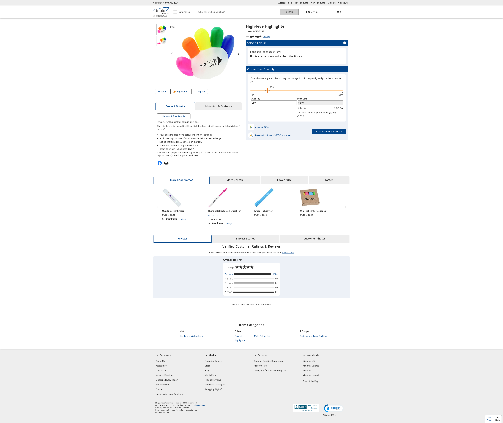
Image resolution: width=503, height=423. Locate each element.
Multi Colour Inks (262, 336)
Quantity (255, 98)
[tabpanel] (251, 276)
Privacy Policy (162, 385)
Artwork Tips (260, 365)
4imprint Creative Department (268, 361)
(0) (339, 12)
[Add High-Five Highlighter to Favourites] (173, 27)
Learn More (288, 252)
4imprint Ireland (311, 375)
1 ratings (267, 37)
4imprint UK (309, 370)
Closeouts (343, 2)
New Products (318, 2)
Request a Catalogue (215, 384)
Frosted (238, 336)
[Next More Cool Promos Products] (345, 207)
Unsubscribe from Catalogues (171, 394)
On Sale (332, 2)
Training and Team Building (313, 336)
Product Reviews (213, 379)
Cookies (160, 389)
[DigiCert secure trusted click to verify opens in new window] (334, 409)
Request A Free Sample (173, 116)
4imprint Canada (311, 365)
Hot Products (301, 2)
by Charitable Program (270, 370)
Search (289, 12)
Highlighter (240, 340)
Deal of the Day (310, 381)
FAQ (207, 370)
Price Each (302, 98)
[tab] (175, 106)
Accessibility (161, 365)
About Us (160, 361)
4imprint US (309, 361)
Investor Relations (165, 375)
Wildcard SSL (329, 416)
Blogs (207, 365)
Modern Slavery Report (167, 380)
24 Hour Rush (285, 2)
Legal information (198, 405)
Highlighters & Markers (191, 336)
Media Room (211, 375)
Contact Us (161, 370)
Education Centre (213, 361)
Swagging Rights (213, 389)
